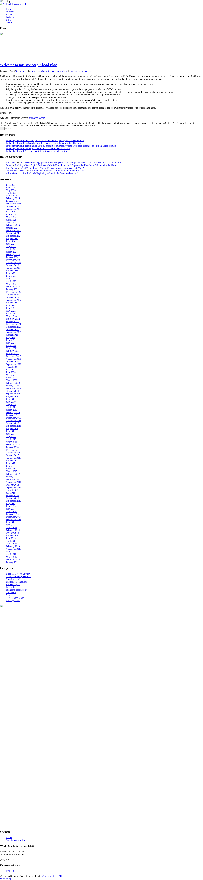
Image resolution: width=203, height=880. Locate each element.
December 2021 (13, 324)
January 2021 (12, 353)
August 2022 (12, 302)
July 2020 (10, 369)
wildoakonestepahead (81, 71)
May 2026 (11, 190)
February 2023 (13, 286)
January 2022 (12, 321)
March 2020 (11, 380)
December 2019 (13, 388)
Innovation (11, 587)
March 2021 (11, 348)
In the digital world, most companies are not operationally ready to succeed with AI (45, 140)
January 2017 (12, 476)
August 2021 (12, 335)
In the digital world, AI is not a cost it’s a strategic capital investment (38, 151)
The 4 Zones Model (15, 598)
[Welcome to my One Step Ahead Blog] (13, 58)
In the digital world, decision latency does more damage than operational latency (43, 143)
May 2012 (11, 551)
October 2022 (12, 297)
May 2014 (11, 525)
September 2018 (13, 426)
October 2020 (12, 361)
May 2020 (11, 375)
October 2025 (12, 206)
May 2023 (11, 278)
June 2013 (11, 538)
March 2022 (11, 316)
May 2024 (11, 246)
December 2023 (13, 260)
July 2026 (10, 185)
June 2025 (11, 214)
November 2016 (13, 482)
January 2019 (12, 415)
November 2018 (13, 420)
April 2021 (11, 345)
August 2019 (12, 396)
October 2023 (12, 265)
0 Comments (21, 71)
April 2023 (11, 281)
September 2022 (13, 300)
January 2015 (12, 514)
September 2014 (13, 519)
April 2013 (11, 541)
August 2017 (12, 460)
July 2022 (10, 305)
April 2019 (11, 407)
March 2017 (11, 471)
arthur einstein (12, 173)
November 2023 (13, 262)
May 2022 (11, 310)
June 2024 (11, 244)
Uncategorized (13, 600)
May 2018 (11, 436)
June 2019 (11, 401)
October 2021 (12, 329)
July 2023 (10, 273)
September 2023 (13, 268)
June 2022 (11, 308)
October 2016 (12, 484)
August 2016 (12, 490)
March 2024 (11, 252)
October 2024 (12, 233)
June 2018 (11, 434)
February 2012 (13, 559)
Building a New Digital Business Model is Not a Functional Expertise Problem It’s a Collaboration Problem (65, 165)
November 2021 (13, 327)
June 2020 (11, 372)
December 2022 (13, 292)
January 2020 (12, 385)
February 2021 (13, 351)
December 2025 (13, 203)
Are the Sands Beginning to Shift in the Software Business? (57, 170)
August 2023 (12, 270)
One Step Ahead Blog (16, 840)
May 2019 (11, 404)
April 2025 (11, 219)
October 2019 (12, 391)
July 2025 (10, 211)
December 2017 (13, 450)
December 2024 (13, 230)
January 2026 (12, 201)
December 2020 (13, 356)
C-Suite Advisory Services (42, 71)
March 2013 (11, 543)
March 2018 (11, 442)
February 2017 (13, 474)
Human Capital (13, 584)
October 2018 (12, 423)
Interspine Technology (16, 590)
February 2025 (13, 225)
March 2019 (11, 409)
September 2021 (13, 332)
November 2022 (13, 294)
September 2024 (13, 235)
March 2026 (11, 195)
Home (9, 837)
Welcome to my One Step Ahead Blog (28, 65)
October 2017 (12, 455)
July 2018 (10, 431)
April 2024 (11, 249)
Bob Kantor (11, 168)
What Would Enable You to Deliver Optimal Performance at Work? (52, 168)
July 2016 (10, 492)
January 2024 (12, 257)
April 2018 (11, 439)
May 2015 (11, 509)
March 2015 (11, 511)
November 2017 (13, 452)
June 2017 (11, 466)
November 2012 (13, 549)
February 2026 (13, 198)
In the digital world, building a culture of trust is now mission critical (38, 148)
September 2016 (13, 487)
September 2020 (13, 364)
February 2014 (13, 530)
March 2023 (11, 284)
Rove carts (11, 162)
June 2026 (11, 187)
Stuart (8, 165)
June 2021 (11, 340)
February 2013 (13, 546)
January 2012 (12, 562)
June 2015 (11, 506)
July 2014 (10, 522)
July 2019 (10, 399)
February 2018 (13, 444)
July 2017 (10, 463)
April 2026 (11, 193)
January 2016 (12, 495)
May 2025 (11, 217)
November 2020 (13, 359)
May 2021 (11, 343)
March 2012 (11, 557)
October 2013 (12, 533)
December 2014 (13, 517)
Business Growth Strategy (18, 573)
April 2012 (11, 554)
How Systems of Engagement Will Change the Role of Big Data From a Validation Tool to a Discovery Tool (70, 162)
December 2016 (13, 479)
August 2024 (12, 238)
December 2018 (13, 418)
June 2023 (11, 276)
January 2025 (12, 227)
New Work (61, 71)
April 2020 (11, 377)
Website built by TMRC (53, 876)
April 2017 (11, 468)
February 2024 (13, 254)
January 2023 (12, 289)
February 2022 (13, 318)
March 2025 (11, 222)
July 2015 (10, 503)
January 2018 (12, 447)
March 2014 (11, 527)
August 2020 (12, 367)
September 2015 (13, 500)
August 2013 (12, 535)
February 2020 (13, 383)
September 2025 (13, 209)
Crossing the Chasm (15, 579)
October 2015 (12, 498)
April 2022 (11, 313)
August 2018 (12, 428)
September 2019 (13, 393)
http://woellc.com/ (37, 118)
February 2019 (13, 412)
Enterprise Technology (16, 582)
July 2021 (10, 337)
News (8, 595)
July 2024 (10, 241)
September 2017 (13, 458)
